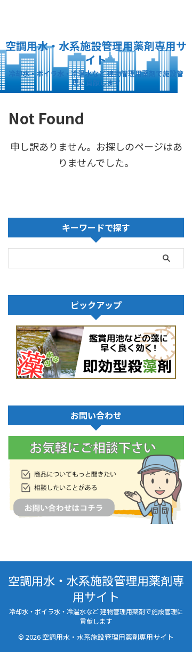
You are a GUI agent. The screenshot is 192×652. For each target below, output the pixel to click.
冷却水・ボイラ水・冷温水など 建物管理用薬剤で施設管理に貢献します (96, 616)
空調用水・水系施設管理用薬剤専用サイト (96, 52)
